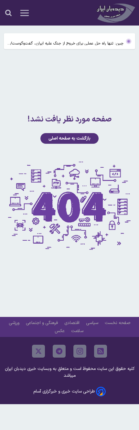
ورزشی (15, 323)
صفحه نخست (117, 323)
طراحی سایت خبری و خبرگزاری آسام (64, 391)
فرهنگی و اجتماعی (42, 323)
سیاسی (93, 323)
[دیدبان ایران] (115, 13)
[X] (38, 351)
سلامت (78, 331)
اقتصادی (72, 323)
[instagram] (79, 351)
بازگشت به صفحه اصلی (69, 138)
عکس (60, 331)
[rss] (100, 351)
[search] (8, 13)
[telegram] (59, 351)
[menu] (24, 13)
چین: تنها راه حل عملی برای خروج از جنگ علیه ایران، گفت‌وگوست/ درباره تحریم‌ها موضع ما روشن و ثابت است (66, 42)
